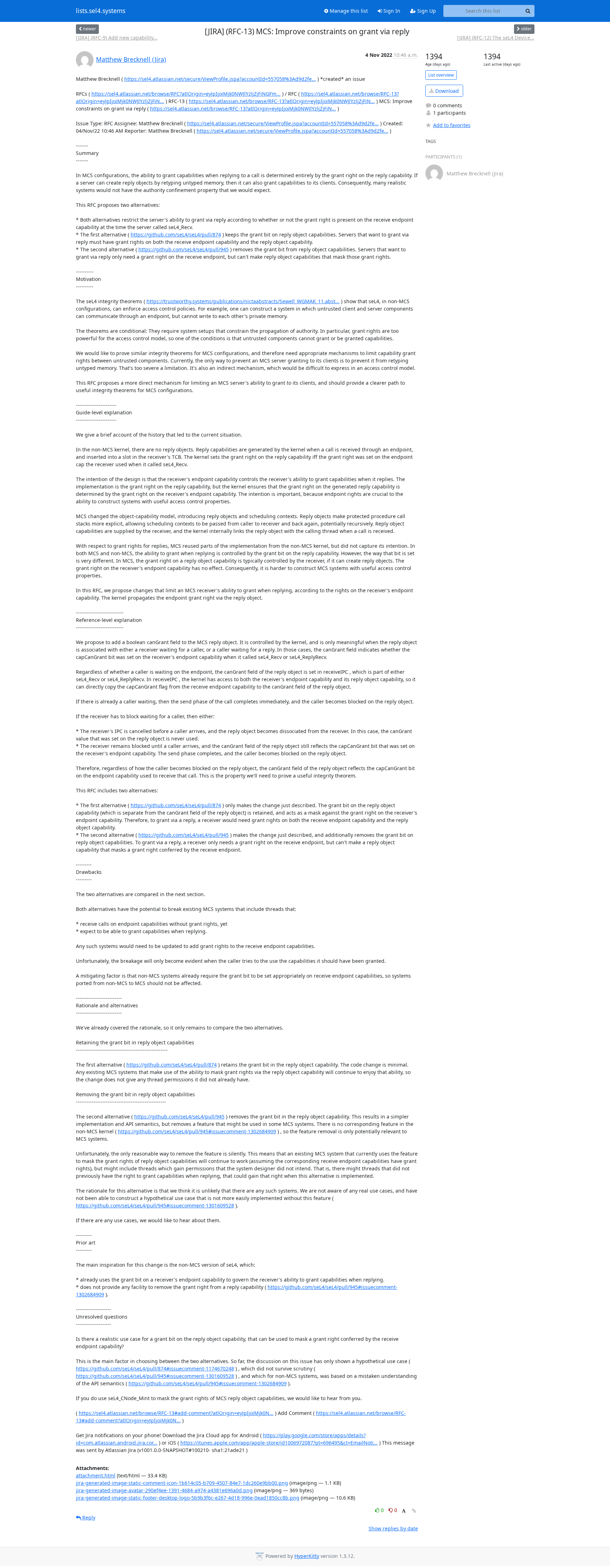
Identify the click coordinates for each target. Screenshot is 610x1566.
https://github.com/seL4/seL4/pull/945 (183, 249)
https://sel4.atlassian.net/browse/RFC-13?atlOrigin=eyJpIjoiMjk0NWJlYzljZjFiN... (282, 101)
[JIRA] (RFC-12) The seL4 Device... (495, 37)
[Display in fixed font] (403, 1511)
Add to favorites (452, 125)
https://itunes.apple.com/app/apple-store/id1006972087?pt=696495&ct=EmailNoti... (279, 1442)
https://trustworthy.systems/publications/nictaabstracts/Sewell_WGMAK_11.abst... (243, 301)
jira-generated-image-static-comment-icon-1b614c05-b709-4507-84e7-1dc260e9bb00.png (182, 1483)
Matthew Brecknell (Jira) (131, 59)
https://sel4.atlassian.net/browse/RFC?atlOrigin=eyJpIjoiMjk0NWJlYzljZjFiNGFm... (186, 93)
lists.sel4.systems (100, 11)
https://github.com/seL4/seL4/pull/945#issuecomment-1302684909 (197, 1131)
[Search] (528, 11)
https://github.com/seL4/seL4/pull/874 (176, 234)
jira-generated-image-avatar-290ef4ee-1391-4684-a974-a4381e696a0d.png (164, 1490)
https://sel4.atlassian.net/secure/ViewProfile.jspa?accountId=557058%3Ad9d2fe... (220, 79)
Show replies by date (393, 1528)
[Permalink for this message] (414, 1511)
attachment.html (95, 1475)
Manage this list (348, 10)
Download (446, 91)
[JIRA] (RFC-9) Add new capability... (116, 37)
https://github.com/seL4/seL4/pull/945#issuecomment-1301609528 (155, 1205)
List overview (441, 75)
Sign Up (426, 10)
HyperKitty (306, 1556)
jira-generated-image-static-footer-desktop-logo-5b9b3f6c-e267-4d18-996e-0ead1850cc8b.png (187, 1497)
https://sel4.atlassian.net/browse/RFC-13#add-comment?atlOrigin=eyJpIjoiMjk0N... (176, 1413)
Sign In (391, 10)
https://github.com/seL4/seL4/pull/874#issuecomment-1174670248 (155, 1368)
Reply (88, 1517)
